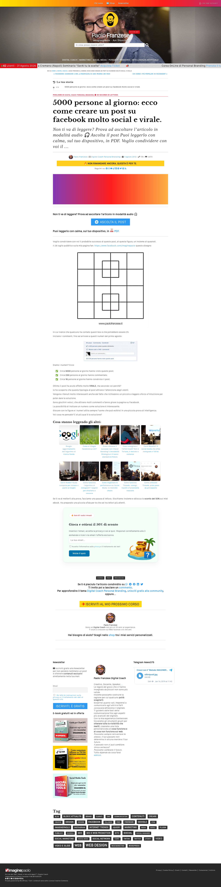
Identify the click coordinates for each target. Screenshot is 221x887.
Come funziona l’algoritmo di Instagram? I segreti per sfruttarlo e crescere (89, 488)
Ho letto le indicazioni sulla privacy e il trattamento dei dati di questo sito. (68, 697)
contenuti (138, 816)
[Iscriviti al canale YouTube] (111, 168)
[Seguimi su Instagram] (109, 168)
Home (54, 71)
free (118, 822)
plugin (163, 827)
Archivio (212, 870)
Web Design (119, 578)
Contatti (184, 870)
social (128, 832)
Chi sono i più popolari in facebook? (150, 74)
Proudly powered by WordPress (16, 881)
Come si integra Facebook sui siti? (89, 447)
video (159, 838)
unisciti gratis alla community (145, 590)
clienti (99, 816)
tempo (116, 839)
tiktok (127, 839)
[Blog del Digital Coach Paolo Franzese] (110, 26)
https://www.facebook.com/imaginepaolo (115, 245)
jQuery (116, 827)
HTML (153, 822)
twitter (137, 839)
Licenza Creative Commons (58, 881)
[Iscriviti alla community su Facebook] (107, 168)
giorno (100, 578)
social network (101, 838)
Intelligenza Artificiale (145, 60)
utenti (148, 839)
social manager (143, 833)
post (109, 578)
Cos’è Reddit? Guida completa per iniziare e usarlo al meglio (69, 485)
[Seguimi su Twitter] (121, 168)
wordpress (134, 846)
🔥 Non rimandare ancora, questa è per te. (110, 163)
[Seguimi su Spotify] (118, 168)
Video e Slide (62, 845)
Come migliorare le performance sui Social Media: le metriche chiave (109, 487)
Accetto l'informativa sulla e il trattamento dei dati (95, 547)
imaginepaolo (62, 827)
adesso (97, 755)
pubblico (59, 833)
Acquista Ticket (91, 65)
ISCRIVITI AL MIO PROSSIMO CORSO (112, 604)
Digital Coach (69, 60)
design (70, 822)
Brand (89, 816)
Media (143, 827)
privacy (97, 547)
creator (58, 822)
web (78, 845)
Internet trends (98, 827)
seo (80, 833)
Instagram (79, 827)
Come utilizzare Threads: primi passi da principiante (150, 485)
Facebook (94, 821)
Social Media (100, 60)
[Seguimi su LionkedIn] (116, 168)
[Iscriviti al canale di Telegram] (8, 878)
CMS (108, 816)
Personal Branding (119, 60)
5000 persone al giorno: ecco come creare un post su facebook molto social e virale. (102, 87)
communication (121, 816)
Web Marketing (118, 846)
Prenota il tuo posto (199, 65)
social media (83, 839)
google (142, 822)
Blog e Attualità (72, 816)
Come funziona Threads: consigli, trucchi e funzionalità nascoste (130, 487)
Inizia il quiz (79, 553)
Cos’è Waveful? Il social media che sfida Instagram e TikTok (151, 449)
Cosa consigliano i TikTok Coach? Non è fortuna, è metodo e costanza (130, 450)
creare (153, 816)
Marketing (85, 60)
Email (55, 686)
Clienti (177, 870)
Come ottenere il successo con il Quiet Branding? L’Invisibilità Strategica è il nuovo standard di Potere (110, 451)
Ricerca (70, 833)
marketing (131, 827)
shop (112, 635)
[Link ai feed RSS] (125, 168)
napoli (152, 827)
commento (125, 587)
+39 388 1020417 (209, 3)
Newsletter (193, 870)
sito (117, 833)
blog (57, 816)
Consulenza (203, 870)
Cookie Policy (168, 870)
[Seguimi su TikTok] (114, 168)
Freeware (129, 822)
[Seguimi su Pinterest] (123, 168)
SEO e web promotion (98, 833)
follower (108, 822)
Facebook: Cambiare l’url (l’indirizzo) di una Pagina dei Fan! (82, 74)
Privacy (158, 870)
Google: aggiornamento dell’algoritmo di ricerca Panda (69, 450)
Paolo (110, 35)
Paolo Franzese (80, 157)
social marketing (64, 838)
